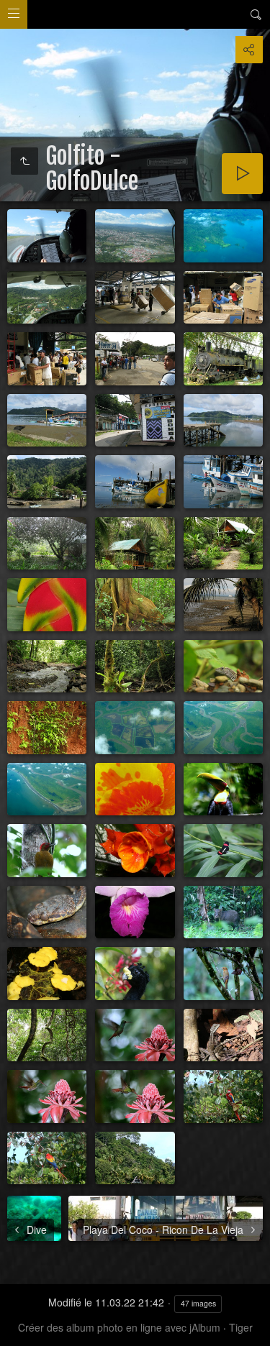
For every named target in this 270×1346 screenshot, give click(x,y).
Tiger (241, 1327)
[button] (17, 1328)
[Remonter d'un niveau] (24, 161)
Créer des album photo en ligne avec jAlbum (119, 1327)
